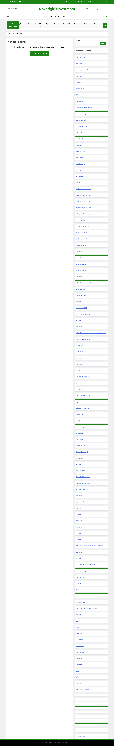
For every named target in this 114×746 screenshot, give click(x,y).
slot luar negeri (80, 470)
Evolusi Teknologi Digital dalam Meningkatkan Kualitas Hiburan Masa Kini (43, 24)
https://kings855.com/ (83, 395)
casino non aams (81, 233)
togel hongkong (81, 132)
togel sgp (79, 76)
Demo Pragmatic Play (83, 408)
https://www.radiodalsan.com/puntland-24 (89, 546)
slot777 (78, 370)
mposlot (78, 683)
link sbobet (79, 639)
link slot (78, 420)
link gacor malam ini (82, 70)
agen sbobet (80, 157)
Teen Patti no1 (80, 151)
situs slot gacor (80, 736)
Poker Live (79, 389)
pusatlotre (79, 383)
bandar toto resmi (81, 295)
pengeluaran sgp (81, 114)
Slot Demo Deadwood (83, 483)
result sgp (79, 614)
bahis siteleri (80, 439)
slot (77, 621)
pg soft (78, 402)
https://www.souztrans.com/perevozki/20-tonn (91, 333)
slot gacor (79, 326)
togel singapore (81, 57)
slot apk (78, 170)
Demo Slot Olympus (82, 377)
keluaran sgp (80, 646)
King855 (78, 508)
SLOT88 (78, 583)
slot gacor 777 (80, 320)
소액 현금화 (79, 345)
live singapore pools (82, 226)
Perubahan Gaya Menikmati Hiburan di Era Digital (83, 2)
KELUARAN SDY (81, 139)
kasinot (78, 145)
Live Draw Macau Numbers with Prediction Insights (84, 24)
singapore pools (81, 270)
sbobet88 (79, 251)
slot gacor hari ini (81, 489)
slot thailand (80, 502)
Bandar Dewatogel (82, 452)
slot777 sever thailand (83, 314)
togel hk (78, 627)
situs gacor (79, 730)
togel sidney (80, 652)
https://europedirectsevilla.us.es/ (86, 608)
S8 (77, 95)
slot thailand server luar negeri (85, 564)
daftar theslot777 (81, 308)
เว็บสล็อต (78, 82)
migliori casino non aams (84, 214)
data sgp (79, 276)
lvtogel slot (79, 182)
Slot (64, 16)
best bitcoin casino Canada (84, 107)
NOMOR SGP (80, 577)
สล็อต (77, 677)
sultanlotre (79, 358)
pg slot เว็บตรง (80, 89)
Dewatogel (79, 458)
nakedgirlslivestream (57, 9)
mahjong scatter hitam (83, 339)
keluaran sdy (80, 427)
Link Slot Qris (80, 433)
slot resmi (79, 64)
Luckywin (79, 664)
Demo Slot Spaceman (83, 477)
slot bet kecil (80, 176)
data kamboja (80, 164)
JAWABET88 (80, 414)
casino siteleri (80, 445)
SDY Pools (79, 352)
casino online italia (82, 239)
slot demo (79, 301)
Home (46, 16)
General (58, 16)
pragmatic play (81, 289)
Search (78, 40)
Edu (51, 16)
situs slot (79, 514)
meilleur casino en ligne (83, 189)
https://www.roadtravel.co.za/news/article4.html (91, 283)
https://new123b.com (82, 689)
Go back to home (40, 54)
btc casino (79, 101)
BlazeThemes (69, 742)
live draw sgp (80, 220)
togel (77, 671)
